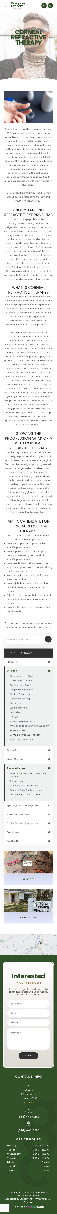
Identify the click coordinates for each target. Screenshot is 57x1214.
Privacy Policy (42, 1198)
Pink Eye (14, 716)
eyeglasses (13, 832)
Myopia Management (21, 689)
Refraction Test (18, 730)
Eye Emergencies (19, 707)
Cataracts (15, 703)
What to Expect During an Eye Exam (29, 725)
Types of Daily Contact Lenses (26, 790)
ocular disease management (23, 823)
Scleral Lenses (17, 781)
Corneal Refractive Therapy (25, 734)
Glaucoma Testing (20, 698)
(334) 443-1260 (28, 1116)
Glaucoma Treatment (22, 739)
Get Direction (28, 1102)
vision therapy (15, 759)
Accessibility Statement (18, 1198)
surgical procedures (18, 814)
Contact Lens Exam (20, 685)
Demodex (15, 712)
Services (28, 879)
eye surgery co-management (23, 805)
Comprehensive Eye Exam (24, 676)
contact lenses (16, 768)
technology (13, 750)
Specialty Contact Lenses (24, 785)
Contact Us (28, 917)
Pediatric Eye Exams (21, 680)
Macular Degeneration (22, 721)
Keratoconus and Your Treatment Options (28, 775)
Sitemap (28, 1202)
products (12, 662)
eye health (13, 841)
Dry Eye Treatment (20, 694)
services (12, 671)
